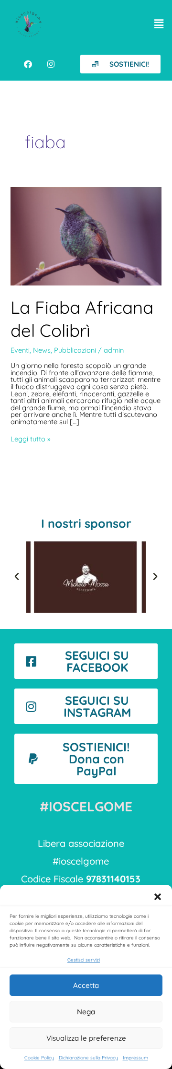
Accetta (86, 985)
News (42, 350)
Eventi (20, 350)
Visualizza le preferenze (86, 1038)
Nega (86, 1011)
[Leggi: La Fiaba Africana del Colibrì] (86, 235)
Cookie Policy (39, 1058)
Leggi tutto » (31, 439)
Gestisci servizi (83, 960)
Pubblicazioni (75, 350)
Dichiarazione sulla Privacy (88, 1058)
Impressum (135, 1058)
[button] (157, 897)
